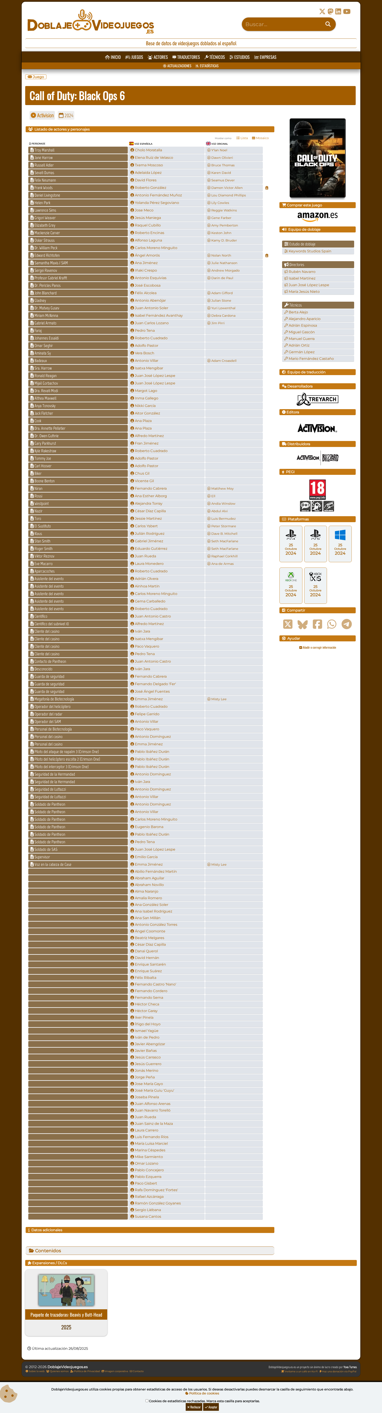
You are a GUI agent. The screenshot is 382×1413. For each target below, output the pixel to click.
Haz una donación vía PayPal (338, 1371)
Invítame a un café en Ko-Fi (301, 1371)
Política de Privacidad (86, 1371)
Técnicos (216, 57)
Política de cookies (203, 1393)
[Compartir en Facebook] (317, 624)
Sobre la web (36, 1371)
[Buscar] (328, 24)
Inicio (115, 57)
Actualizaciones (178, 65)
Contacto (138, 1371)
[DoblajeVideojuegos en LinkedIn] (338, 11)
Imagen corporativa (116, 1371)
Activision (45, 115)
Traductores (188, 57)
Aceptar (212, 1407)
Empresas (267, 57)
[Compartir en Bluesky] (302, 624)
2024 (68, 115)
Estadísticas (209, 65)
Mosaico (262, 138)
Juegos (136, 57)
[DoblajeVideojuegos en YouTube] (346, 11)
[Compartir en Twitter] (288, 624)
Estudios (241, 57)
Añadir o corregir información (319, 647)
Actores (160, 57)
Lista (244, 138)
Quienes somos (59, 1371)
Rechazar (195, 1407)
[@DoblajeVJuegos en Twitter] (322, 11)
